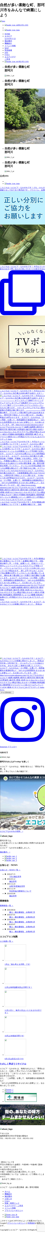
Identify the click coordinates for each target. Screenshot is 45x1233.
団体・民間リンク (12, 1203)
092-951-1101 (23, 25)
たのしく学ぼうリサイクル (13, 1064)
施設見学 (13, 881)
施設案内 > (5, 852)
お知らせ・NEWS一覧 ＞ (10, 870)
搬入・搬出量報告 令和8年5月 (22, 922)
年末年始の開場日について (20, 891)
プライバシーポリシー (14, 1210)
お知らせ (8, 1199)
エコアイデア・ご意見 (14, 1206)
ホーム (7, 1191)
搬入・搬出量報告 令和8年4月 (22, 927)
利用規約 (31, 1223)
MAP (7, 48)
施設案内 (8, 41)
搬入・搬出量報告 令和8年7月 (22, 912)
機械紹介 (8, 43)
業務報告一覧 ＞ (6, 906)
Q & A (7, 55)
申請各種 (8, 50)
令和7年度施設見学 (17, 886)
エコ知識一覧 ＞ (6, 941)
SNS (6, 53)
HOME (7, 34)
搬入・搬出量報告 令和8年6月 (22, 917)
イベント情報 (10, 46)
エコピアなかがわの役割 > (11, 831)
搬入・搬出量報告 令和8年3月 (22, 932)
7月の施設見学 (15, 877)
